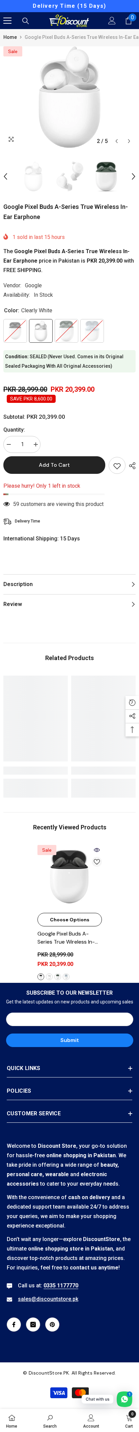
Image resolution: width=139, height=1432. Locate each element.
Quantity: (14, 430)
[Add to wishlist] (117, 465)
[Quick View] (97, 850)
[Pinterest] (52, 1324)
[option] (69, 6)
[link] (35, 771)
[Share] (131, 466)
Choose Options (69, 920)
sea (66, 976)
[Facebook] (14, 1324)
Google (33, 285)
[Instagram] (33, 1324)
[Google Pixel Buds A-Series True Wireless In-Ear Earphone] (69, 877)
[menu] (7, 21)
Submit (69, 1040)
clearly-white (49, 976)
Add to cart (54, 464)
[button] (116, 141)
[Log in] (112, 20)
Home (10, 37)
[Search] (26, 21)
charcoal (40, 976)
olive (57, 976)
